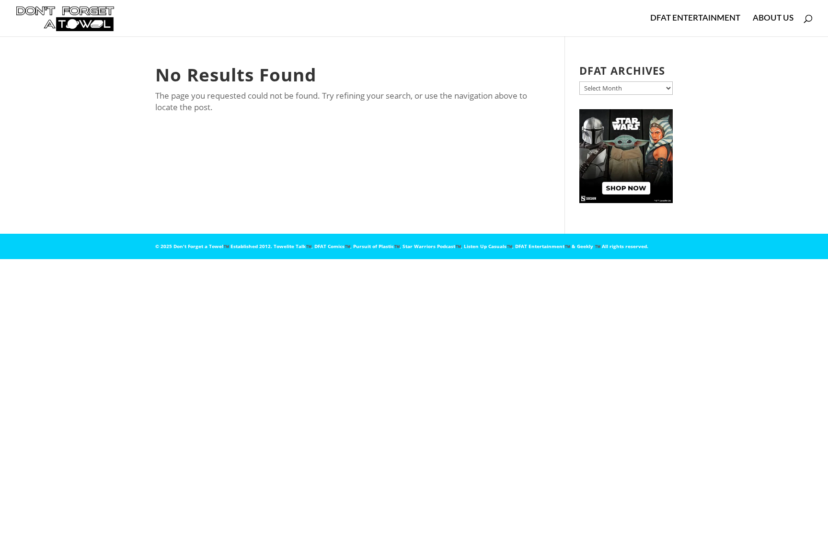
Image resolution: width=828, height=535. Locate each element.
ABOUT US (773, 18)
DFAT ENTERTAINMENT (695, 18)
